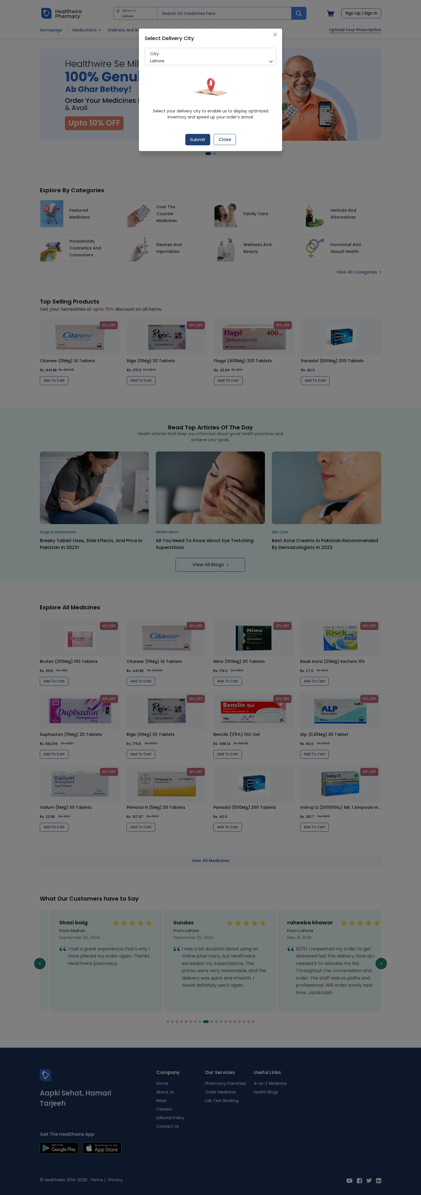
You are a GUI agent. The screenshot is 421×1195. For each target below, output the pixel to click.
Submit (197, 139)
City (154, 54)
